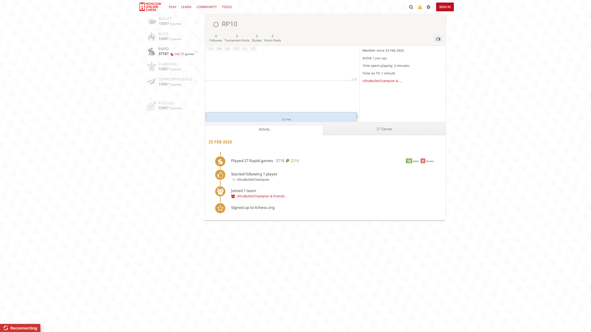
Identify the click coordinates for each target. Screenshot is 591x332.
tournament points (237, 38)
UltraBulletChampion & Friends (382, 81)
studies (257, 38)
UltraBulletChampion (253, 179)
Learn (186, 7)
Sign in (445, 7)
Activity (264, 129)
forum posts (272, 38)
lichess (150, 7)
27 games (384, 129)
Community (206, 7)
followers (216, 38)
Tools (227, 7)
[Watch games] (438, 39)
